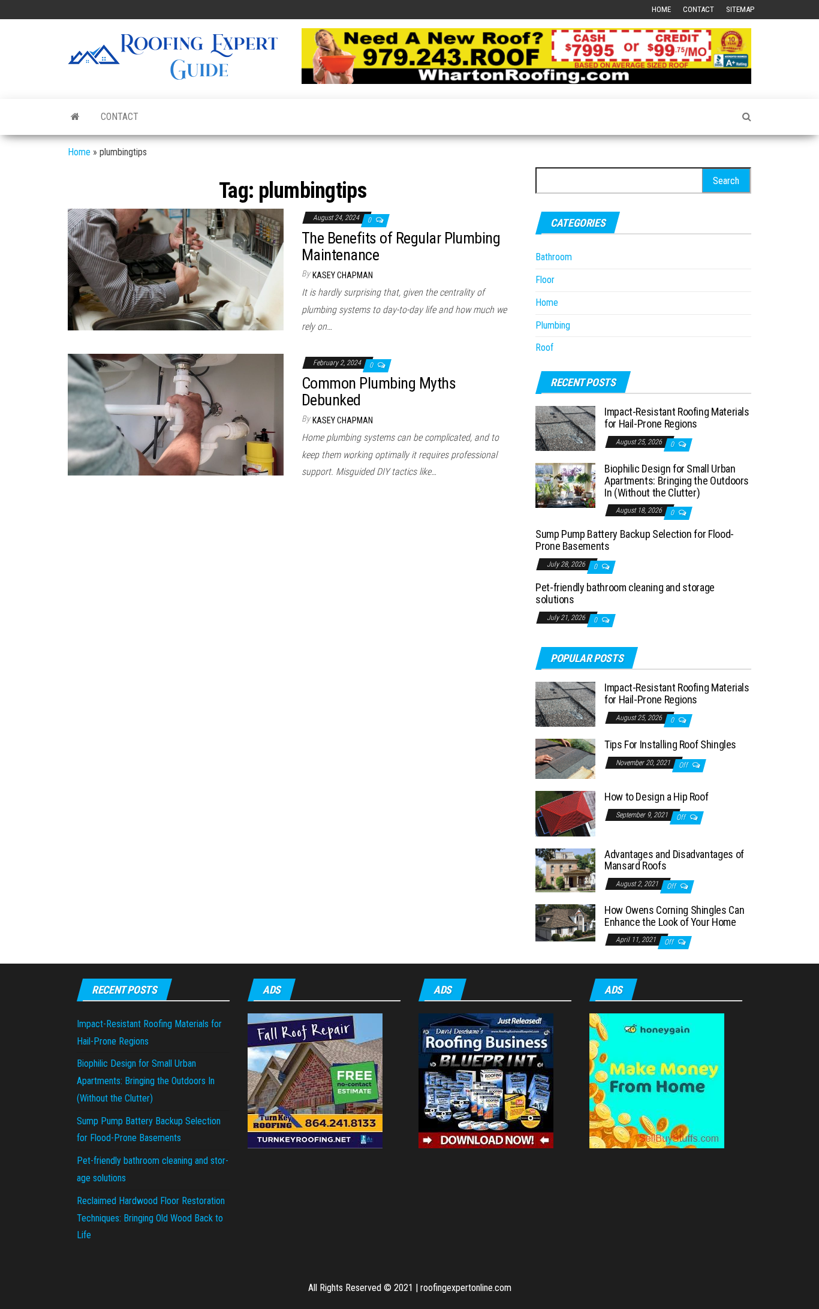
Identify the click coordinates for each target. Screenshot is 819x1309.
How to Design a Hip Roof (656, 796)
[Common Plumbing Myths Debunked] (176, 414)
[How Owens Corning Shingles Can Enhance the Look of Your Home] (565, 922)
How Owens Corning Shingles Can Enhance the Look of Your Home (674, 916)
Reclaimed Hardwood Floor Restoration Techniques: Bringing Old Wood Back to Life (151, 1218)
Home (661, 9)
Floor (545, 279)
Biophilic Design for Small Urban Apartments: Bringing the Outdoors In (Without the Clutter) (676, 480)
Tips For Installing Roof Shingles (670, 744)
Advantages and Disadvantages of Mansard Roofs (674, 860)
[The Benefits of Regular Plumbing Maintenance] (176, 269)
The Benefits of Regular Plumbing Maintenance (401, 246)
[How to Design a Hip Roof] (565, 812)
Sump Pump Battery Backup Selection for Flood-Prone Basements (634, 540)
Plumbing (552, 325)
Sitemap (740, 9)
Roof (544, 347)
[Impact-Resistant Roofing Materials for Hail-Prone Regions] (565, 428)
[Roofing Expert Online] (75, 117)
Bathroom (553, 257)
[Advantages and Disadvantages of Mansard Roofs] (565, 869)
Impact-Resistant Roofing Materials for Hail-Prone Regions (676, 417)
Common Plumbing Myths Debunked (379, 392)
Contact (698, 9)
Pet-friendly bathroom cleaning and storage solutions (625, 593)
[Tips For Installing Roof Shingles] (565, 758)
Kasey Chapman (342, 275)
